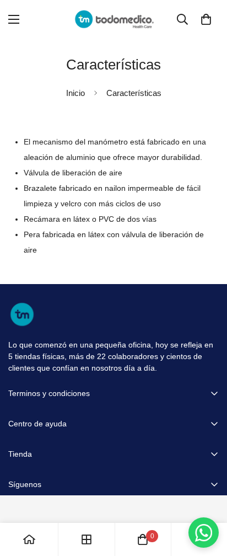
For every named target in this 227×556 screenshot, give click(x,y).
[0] (206, 19)
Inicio (75, 93)
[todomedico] (114, 19)
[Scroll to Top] (207, 498)
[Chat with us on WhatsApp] (203, 532)
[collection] (86, 539)
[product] (29, 539)
